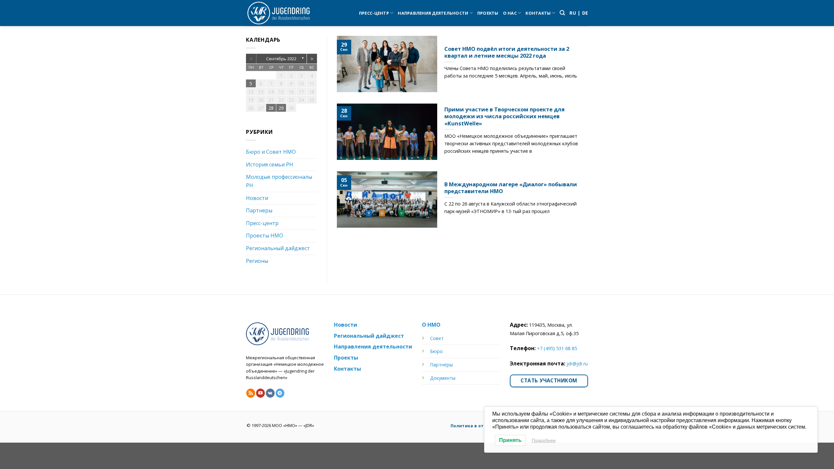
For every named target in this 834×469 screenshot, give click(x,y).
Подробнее (544, 440)
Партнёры (441, 365)
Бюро (436, 351)
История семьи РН (269, 164)
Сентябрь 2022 (281, 59)
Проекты (487, 13)
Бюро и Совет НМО (271, 151)
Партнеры (259, 210)
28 (271, 108)
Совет (437, 338)
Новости (257, 198)
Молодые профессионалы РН (279, 181)
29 (281, 108)
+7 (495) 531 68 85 (557, 348)
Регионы (257, 260)
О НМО (431, 324)
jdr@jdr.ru (577, 364)
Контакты (538, 13)
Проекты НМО (264, 235)
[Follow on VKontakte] (270, 393)
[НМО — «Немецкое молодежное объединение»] (278, 13)
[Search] (562, 13)
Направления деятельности (433, 13)
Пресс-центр (374, 13)
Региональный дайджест (278, 248)
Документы (442, 378)
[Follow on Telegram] (280, 393)
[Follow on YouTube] (260, 393)
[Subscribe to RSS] (250, 393)
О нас (510, 13)
